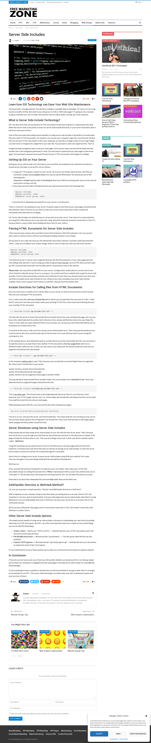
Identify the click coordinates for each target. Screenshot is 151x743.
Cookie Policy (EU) (65, 734)
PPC (20, 23)
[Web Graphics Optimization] (53, 639)
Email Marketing (109, 166)
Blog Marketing (15, 731)
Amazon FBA (51, 734)
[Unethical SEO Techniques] (122, 51)
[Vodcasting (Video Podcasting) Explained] (133, 111)
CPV (34, 23)
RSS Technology (130, 106)
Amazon (111, 23)
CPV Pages (106, 145)
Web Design (87, 23)
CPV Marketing (108, 85)
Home (32, 2)
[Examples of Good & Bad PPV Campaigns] (133, 89)
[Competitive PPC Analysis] (133, 171)
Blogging (74, 23)
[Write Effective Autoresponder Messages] (111, 171)
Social (56, 23)
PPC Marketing (129, 166)
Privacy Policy (123, 739)
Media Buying (66, 731)
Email (64, 23)
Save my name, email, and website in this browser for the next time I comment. (40, 714)
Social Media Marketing (18, 734)
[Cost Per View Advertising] (111, 89)
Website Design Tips (19, 615)
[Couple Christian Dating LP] (111, 150)
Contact (66, 2)
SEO (27, 23)
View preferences (138, 734)
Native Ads (100, 23)
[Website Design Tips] (81, 639)
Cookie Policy (114, 739)
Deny (118, 734)
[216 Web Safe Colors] (24, 639)
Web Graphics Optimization (82, 615)
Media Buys (45, 23)
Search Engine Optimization (111, 41)
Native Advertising (36, 734)
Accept (99, 734)
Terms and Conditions (54, 2)
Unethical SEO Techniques (114, 65)
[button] (146, 716)
